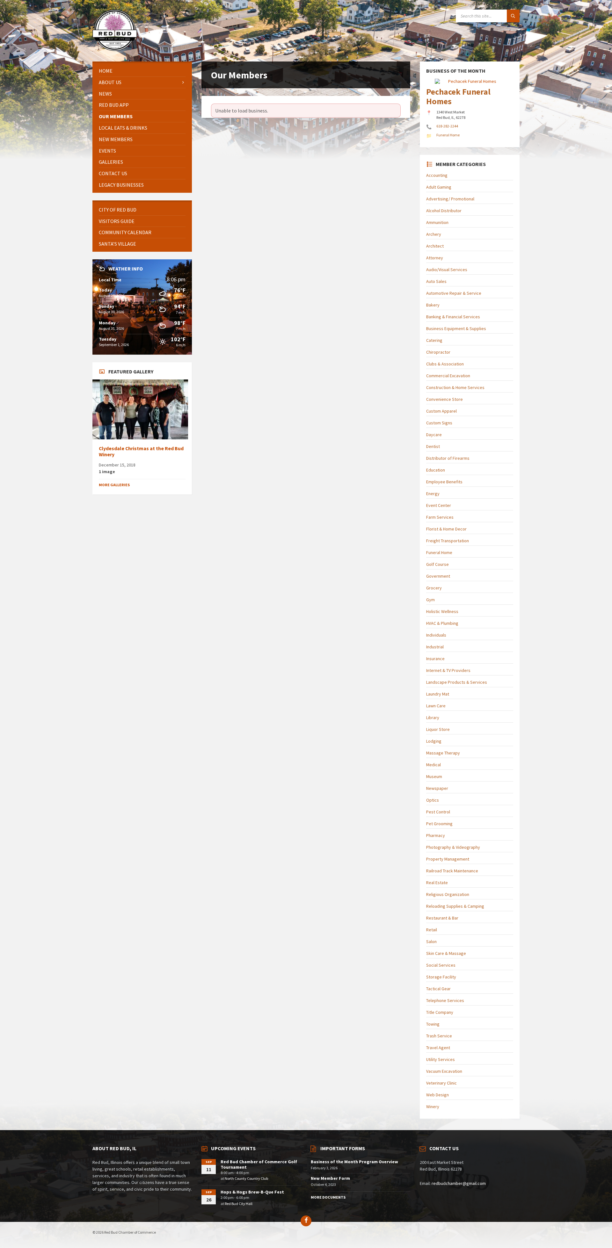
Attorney (434, 258)
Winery (432, 1106)
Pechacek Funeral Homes (458, 96)
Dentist (433, 446)
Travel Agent (438, 1047)
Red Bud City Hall (238, 1203)
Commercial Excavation (448, 376)
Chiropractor (438, 352)
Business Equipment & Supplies (456, 328)
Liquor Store (438, 729)
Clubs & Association (445, 364)
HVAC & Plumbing (442, 623)
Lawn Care (436, 706)
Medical (433, 765)
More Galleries (114, 484)
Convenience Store (444, 399)
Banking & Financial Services (453, 317)
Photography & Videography (453, 847)
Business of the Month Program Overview (354, 1162)
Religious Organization (447, 894)
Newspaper (437, 788)
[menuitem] (142, 70)
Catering (434, 340)
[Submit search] (513, 16)
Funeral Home (439, 552)
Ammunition (437, 222)
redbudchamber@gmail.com (459, 1183)
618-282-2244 (447, 126)
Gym (430, 599)
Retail (431, 930)
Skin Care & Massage (446, 953)
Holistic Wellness (442, 611)
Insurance (435, 658)
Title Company (439, 1012)
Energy (433, 493)
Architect (435, 246)
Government (438, 576)
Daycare (434, 434)
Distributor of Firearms (448, 458)
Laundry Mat (437, 694)
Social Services (440, 965)
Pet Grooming (439, 823)
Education (435, 470)
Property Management (447, 859)
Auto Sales (436, 281)
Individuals (436, 635)
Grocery (434, 588)
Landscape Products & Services (456, 682)
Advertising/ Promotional (450, 199)
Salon (431, 941)
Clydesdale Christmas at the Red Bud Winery (141, 451)
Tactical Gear (438, 989)
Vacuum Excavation (444, 1071)
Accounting (437, 175)
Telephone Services (445, 1000)
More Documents (328, 1197)
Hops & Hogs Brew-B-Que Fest (252, 1192)
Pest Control (438, 812)
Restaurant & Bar (442, 918)
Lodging (433, 741)
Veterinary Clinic (441, 1083)
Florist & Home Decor (446, 529)
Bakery (433, 305)
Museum (434, 776)
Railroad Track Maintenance (452, 871)
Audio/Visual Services (446, 269)
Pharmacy (435, 835)
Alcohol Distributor (444, 210)
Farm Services (440, 517)
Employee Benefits (444, 482)
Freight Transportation (447, 541)
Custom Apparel (441, 411)
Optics (432, 800)
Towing (433, 1024)
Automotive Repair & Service (453, 293)
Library (432, 717)
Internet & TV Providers (448, 670)
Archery (433, 234)
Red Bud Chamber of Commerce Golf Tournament (259, 1164)
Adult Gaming (438, 187)
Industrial (435, 647)
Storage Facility (441, 977)
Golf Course (437, 564)
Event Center (438, 505)
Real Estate (437, 882)
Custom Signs (439, 423)
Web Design (437, 1095)
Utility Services (440, 1059)
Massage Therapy (443, 753)
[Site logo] (114, 49)
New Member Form (330, 1178)
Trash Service (439, 1036)
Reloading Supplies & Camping (455, 906)
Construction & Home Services (455, 387)
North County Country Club (246, 1178)
